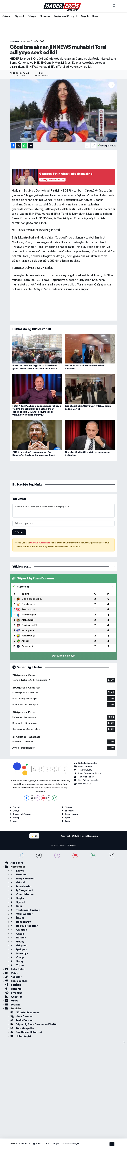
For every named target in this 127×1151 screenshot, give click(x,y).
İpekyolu (21, 949)
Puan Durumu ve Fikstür (90, 773)
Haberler (15, 41)
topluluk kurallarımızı (40, 543)
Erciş (67, 821)
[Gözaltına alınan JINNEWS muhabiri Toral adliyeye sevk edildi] (63, 110)
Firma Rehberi (19, 981)
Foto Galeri (18, 969)
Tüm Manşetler (86, 777)
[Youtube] (43, 797)
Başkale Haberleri (27, 926)
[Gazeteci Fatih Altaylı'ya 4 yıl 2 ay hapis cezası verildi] (90, 389)
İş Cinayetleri (24, 890)
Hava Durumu (85, 766)
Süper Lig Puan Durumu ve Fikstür (36, 1024)
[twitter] (39, 855)
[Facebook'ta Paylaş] (13, 145)
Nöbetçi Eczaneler (87, 763)
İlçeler (20, 918)
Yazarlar (16, 977)
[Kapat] (125, 1043)
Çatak (20, 933)
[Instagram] (37, 797)
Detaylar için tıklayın (63, 656)
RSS (35, 836)
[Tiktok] (48, 797)
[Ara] (114, 6)
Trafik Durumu (85, 770)
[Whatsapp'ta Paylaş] (24, 145)
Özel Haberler (25, 894)
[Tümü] (113, 566)
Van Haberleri (24, 914)
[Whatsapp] (54, 797)
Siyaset (19, 16)
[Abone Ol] (107, 145)
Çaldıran (21, 929)
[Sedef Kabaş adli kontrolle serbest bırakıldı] (90, 348)
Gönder (19, 532)
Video (14, 973)
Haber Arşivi (84, 784)
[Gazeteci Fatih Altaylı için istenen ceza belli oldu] (90, 435)
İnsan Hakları (71, 814)
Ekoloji (16, 818)
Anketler (16, 996)
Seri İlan (16, 985)
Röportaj (16, 989)
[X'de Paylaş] (18, 145)
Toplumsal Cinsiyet (65, 16)
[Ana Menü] (11, 6)
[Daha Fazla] (30, 145)
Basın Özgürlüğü (33, 41)
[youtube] (75, 855)
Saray (19, 961)
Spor (95, 16)
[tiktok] (111, 855)
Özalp (20, 957)
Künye (14, 1000)
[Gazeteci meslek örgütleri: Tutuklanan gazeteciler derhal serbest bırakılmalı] (37, 348)
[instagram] (57, 855)
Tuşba (20, 965)
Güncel (6, 16)
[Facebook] (26, 797)
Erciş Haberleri (25, 878)
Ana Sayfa (17, 863)
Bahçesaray (23, 922)
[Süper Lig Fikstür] (113, 667)
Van (15, 821)
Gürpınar (22, 945)
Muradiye (22, 953)
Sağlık (85, 16)
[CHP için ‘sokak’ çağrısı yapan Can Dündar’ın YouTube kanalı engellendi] (37, 435)
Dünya (32, 16)
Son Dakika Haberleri (88, 780)
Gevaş (20, 941)
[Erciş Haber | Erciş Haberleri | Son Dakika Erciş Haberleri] (62, 6)
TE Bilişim (71, 845)
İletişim (15, 1004)
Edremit (21, 937)
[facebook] (20, 855)
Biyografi (16, 992)
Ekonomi (45, 16)
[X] (32, 797)
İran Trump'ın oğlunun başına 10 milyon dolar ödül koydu (48, 1143)
